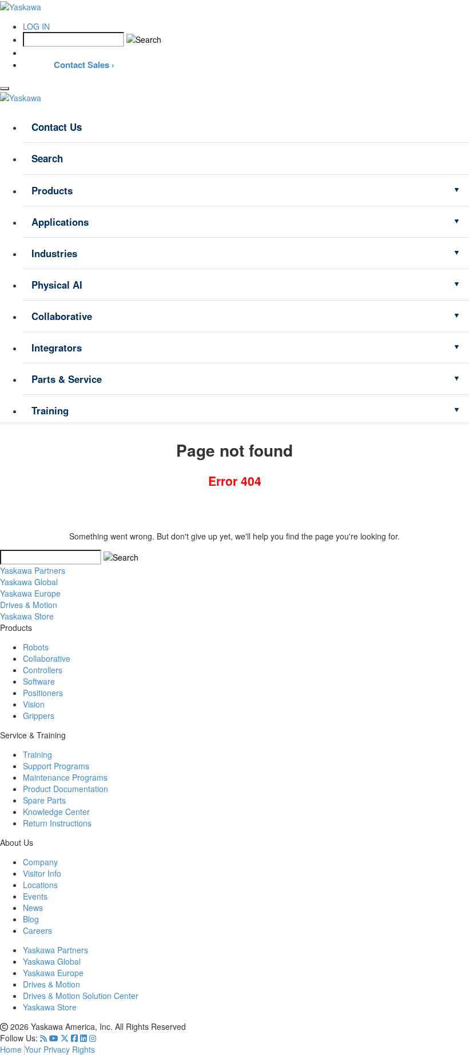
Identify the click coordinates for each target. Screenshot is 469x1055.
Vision (34, 704)
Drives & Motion (51, 984)
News (33, 907)
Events (35, 896)
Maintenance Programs (65, 777)
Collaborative (61, 316)
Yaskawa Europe (53, 972)
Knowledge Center (56, 811)
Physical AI (56, 284)
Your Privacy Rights (60, 1049)
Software (39, 681)
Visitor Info (42, 873)
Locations (40, 884)
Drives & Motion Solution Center (80, 995)
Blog (31, 919)
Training (50, 410)
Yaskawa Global (52, 961)
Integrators (56, 347)
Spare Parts (44, 800)
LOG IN (36, 26)
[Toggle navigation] (4, 88)
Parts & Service (66, 379)
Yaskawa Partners (32, 570)
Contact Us (56, 127)
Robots (36, 647)
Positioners (43, 692)
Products (52, 190)
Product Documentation (65, 788)
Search (47, 158)
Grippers (38, 715)
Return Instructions (57, 823)
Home (12, 1049)
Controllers (42, 670)
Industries (54, 253)
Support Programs (56, 766)
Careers (37, 930)
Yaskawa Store (50, 1007)
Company (40, 862)
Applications (60, 222)
